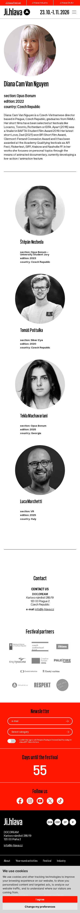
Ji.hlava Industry (40, 3)
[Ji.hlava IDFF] (17, 12)
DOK (50, 822)
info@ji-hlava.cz (44, 609)
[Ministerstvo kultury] (17, 647)
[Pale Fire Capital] (62, 661)
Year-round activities (26, 860)
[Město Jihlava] (62, 647)
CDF (57, 822)
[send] (67, 721)
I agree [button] (40, 899)
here (37, 742)
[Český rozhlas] (51, 671)
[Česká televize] (28, 671)
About (7, 860)
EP (65, 822)
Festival (47, 860)
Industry (61, 860)
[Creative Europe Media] (40, 661)
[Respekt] (42, 685)
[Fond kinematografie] (40, 647)
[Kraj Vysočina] (17, 661)
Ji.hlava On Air (66, 3)
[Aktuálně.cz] (20, 685)
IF (73, 822)
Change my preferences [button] (40, 906)
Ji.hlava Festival (13, 3)
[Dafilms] (62, 685)
